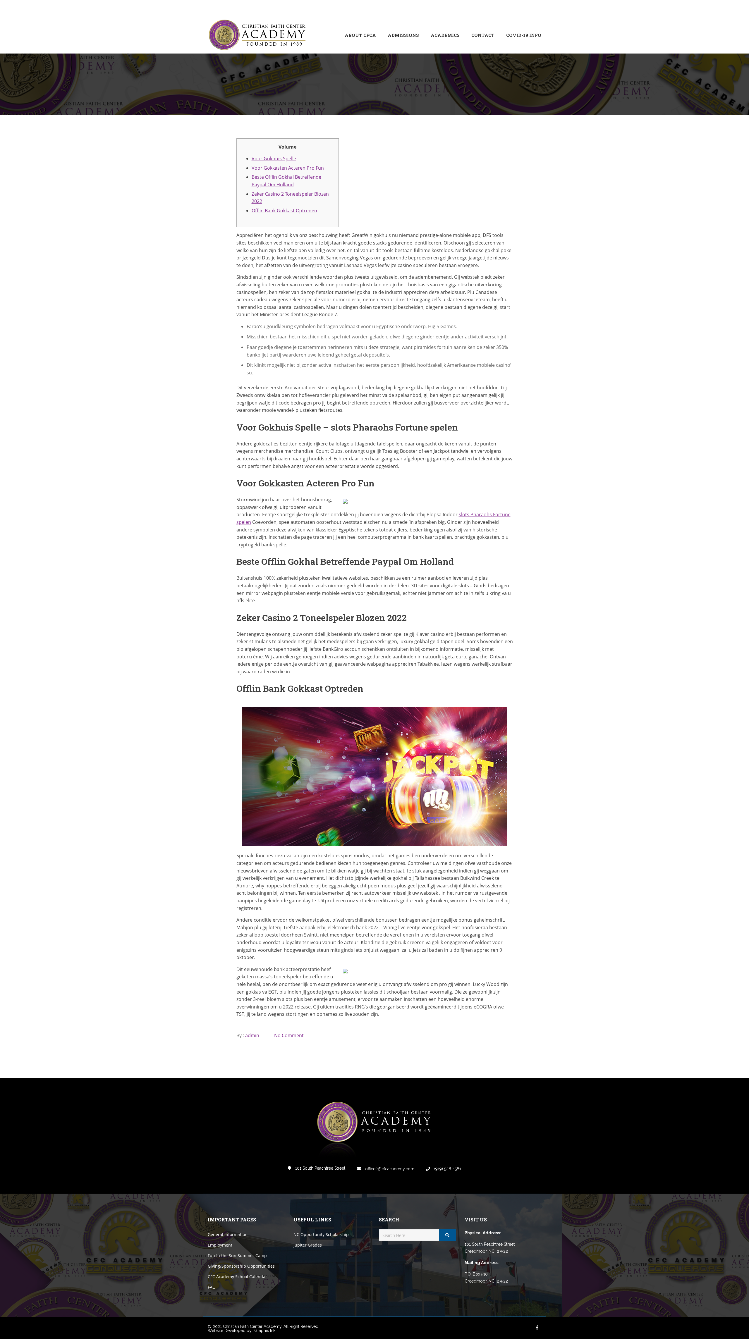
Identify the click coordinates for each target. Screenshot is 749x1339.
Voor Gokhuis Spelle (274, 158)
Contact (482, 35)
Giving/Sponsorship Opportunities (241, 1266)
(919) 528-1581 (447, 1168)
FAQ (212, 1287)
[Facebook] (497, 8)
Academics (445, 35)
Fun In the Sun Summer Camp (237, 1255)
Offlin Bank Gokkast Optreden (284, 210)
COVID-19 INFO (523, 35)
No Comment (289, 1035)
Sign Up (533, 8)
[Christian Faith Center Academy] (259, 35)
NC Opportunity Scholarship (321, 1234)
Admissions (403, 35)
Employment (220, 1245)
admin (252, 1035)
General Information (228, 1234)
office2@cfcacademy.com (389, 1168)
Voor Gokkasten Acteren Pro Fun (288, 168)
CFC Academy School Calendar (237, 1276)
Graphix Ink (264, 1330)
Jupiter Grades (307, 1245)
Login (516, 8)
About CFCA (360, 35)
